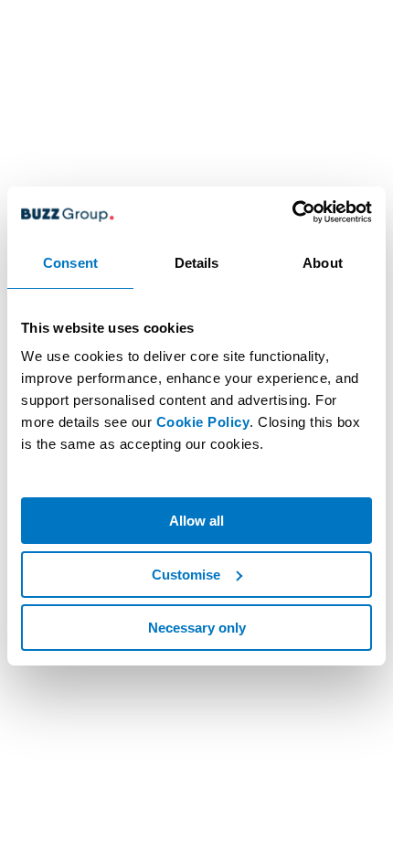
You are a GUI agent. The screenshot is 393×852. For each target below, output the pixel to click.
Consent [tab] (70, 263)
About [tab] (323, 263)
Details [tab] (197, 263)
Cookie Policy (203, 422)
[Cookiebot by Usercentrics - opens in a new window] (292, 212)
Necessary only (197, 627)
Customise (186, 574)
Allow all (196, 520)
